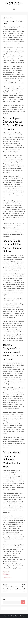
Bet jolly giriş (6, 574)
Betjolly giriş (6, 572)
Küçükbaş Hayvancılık (14, 2)
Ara (4, 599)
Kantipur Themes (19, 616)
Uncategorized (7, 577)
